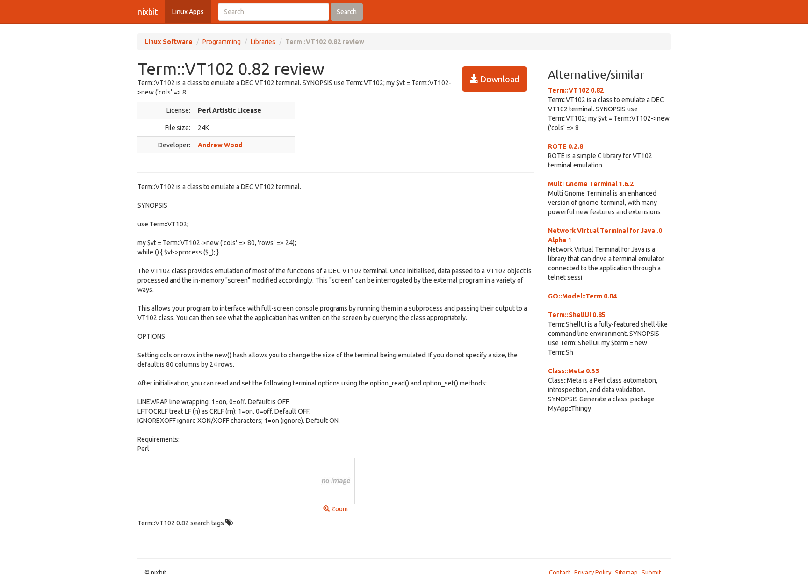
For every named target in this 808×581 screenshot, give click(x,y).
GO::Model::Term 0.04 (582, 296)
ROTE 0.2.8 (565, 146)
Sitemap (626, 572)
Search (347, 11)
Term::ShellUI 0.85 (577, 315)
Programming (221, 41)
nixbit (147, 11)
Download (498, 79)
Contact (559, 572)
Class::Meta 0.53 (573, 371)
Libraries (263, 41)
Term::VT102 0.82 (576, 90)
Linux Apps (188, 11)
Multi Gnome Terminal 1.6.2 (591, 184)
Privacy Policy (592, 572)
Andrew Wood (220, 145)
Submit (651, 572)
